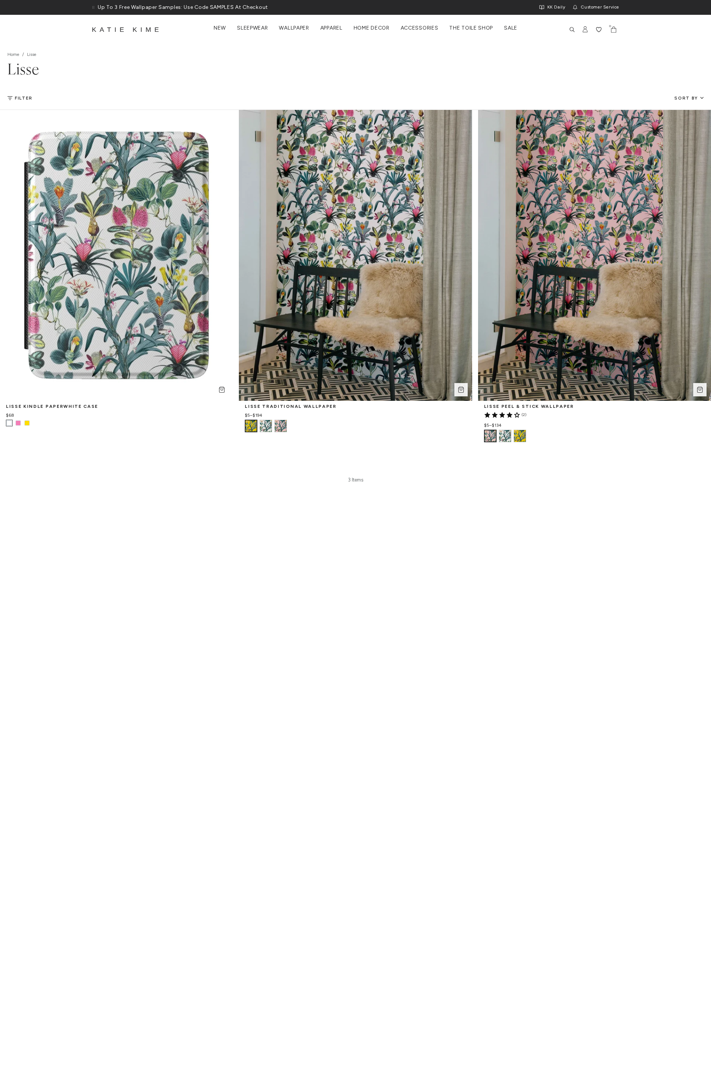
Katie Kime (127, 29)
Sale (510, 28)
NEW (220, 28)
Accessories (419, 28)
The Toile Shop (471, 28)
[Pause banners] (93, 7)
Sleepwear (252, 28)
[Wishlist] (598, 29)
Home (13, 54)
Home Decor (372, 28)
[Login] (585, 29)
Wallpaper (294, 28)
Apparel (331, 28)
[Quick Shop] (221, 389)
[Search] (572, 29)
